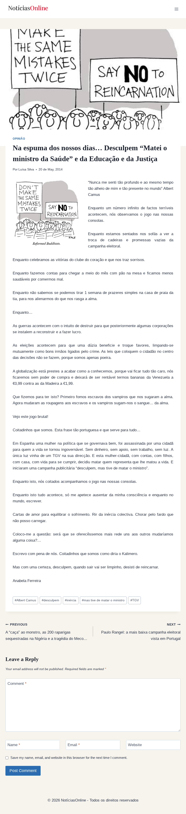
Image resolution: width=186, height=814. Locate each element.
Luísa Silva (26, 169)
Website (135, 745)
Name (13, 745)
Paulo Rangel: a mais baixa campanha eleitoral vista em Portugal (141, 632)
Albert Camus (25, 600)
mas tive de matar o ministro (103, 600)
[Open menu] (176, 8)
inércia (70, 600)
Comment (17, 683)
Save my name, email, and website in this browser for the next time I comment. (68, 758)
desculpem (50, 600)
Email (74, 745)
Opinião (19, 138)
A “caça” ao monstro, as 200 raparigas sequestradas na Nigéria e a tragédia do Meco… (46, 632)
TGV (134, 600)
